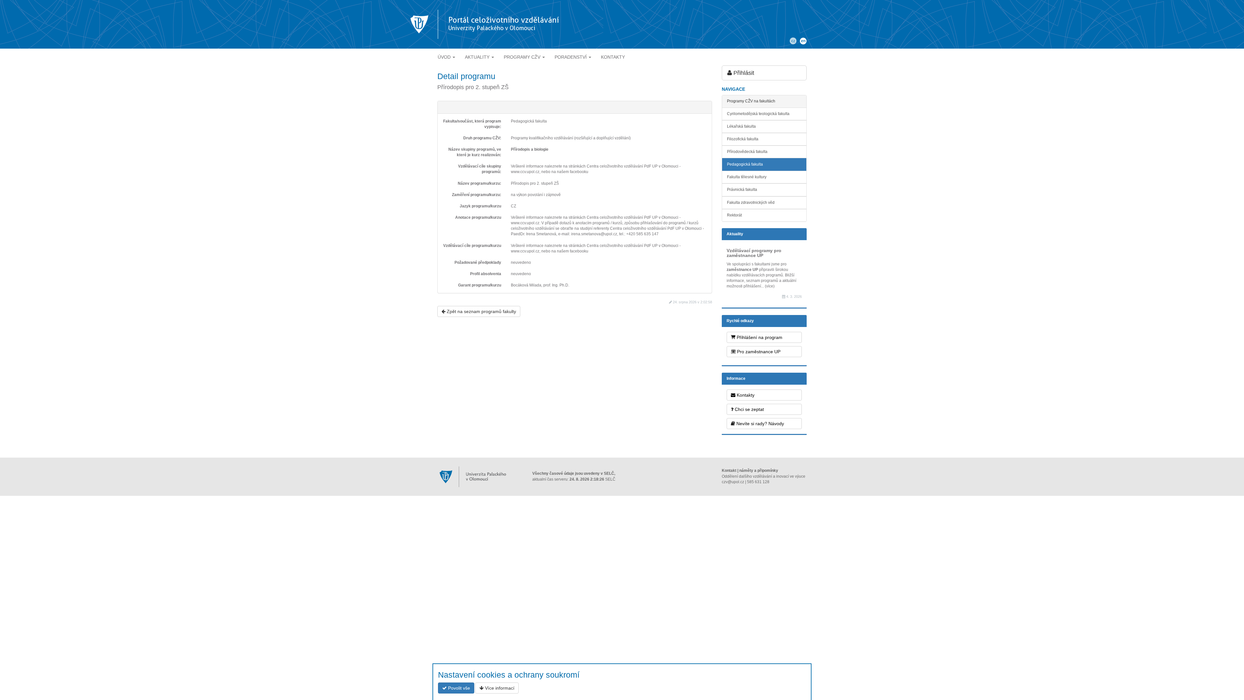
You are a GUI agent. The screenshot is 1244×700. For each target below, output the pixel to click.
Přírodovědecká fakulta (747, 151)
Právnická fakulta (742, 189)
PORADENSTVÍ (571, 57)
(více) (770, 286)
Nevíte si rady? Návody (759, 423)
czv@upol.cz (733, 482)
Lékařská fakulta (741, 126)
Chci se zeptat (748, 409)
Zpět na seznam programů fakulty (480, 311)
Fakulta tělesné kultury (746, 177)
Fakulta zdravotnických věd (751, 202)
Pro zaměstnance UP (758, 351)
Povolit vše (458, 688)
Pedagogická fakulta (745, 164)
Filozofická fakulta (742, 139)
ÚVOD (445, 57)
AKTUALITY (478, 57)
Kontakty (744, 395)
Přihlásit (743, 73)
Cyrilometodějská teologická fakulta (758, 113)
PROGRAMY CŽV (523, 57)
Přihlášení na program (758, 337)
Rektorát (734, 215)
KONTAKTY (613, 57)
